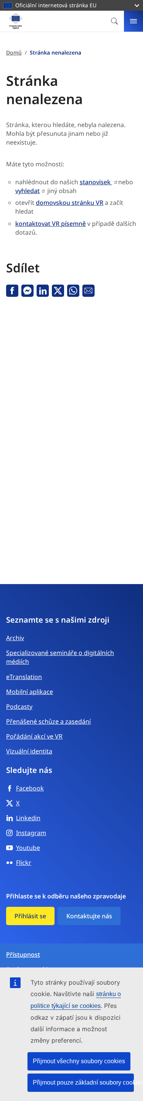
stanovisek (96, 182)
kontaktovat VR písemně (50, 223)
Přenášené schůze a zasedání (48, 721)
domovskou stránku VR (69, 202)
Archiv (15, 638)
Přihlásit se (30, 916)
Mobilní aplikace (29, 691)
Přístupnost (23, 954)
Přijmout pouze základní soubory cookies (83, 1082)
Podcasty (19, 706)
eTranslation (24, 677)
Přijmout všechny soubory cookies (79, 1061)
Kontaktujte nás (89, 916)
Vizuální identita (29, 751)
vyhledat (27, 191)
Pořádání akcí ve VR (34, 736)
